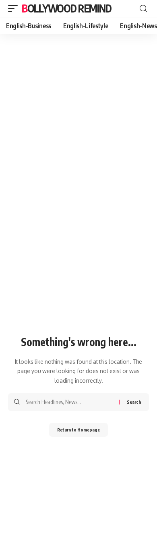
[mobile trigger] (15, 8)
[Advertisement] (78, 116)
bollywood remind (66, 8)
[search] (143, 8)
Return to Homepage (78, 429)
